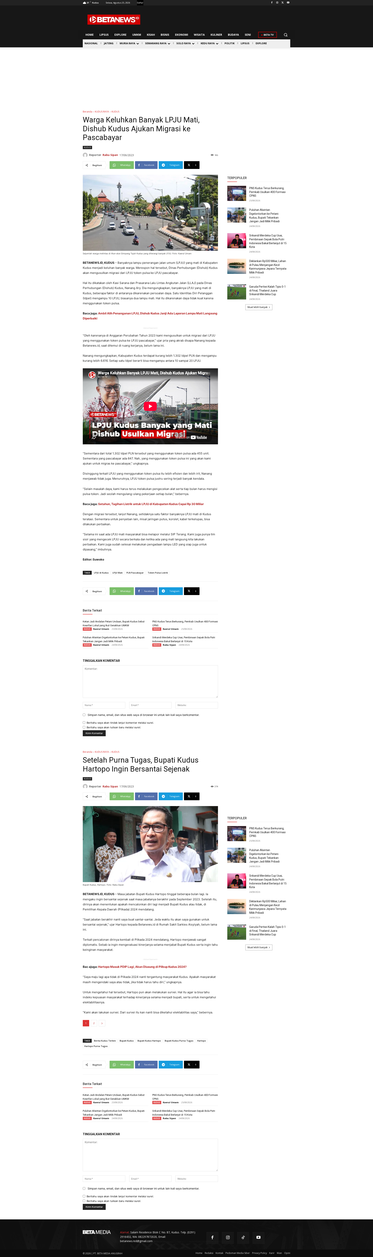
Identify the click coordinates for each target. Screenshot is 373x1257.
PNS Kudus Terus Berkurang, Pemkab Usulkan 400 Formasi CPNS (267, 192)
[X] (282, 3)
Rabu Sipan (110, 155)
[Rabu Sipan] (86, 155)
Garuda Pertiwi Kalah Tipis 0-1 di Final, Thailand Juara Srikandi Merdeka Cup (267, 290)
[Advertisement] (186, 76)
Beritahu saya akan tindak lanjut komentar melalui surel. (120, 722)
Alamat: (125, 1232)
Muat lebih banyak (258, 307)
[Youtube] (288, 3)
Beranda (87, 111)
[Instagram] (277, 3)
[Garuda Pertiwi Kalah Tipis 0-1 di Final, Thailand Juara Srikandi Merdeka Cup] (236, 291)
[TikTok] (243, 1238)
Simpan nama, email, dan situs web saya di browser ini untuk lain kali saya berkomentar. (143, 714)
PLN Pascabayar (135, 572)
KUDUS (115, 111)
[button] (285, 34)
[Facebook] (272, 3)
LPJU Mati (117, 572)
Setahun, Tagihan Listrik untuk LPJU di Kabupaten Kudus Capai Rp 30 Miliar (151, 504)
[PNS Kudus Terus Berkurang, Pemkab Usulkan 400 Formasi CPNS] (236, 193)
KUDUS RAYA (102, 111)
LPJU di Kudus (101, 572)
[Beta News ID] (114, 19)
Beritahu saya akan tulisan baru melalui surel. (114, 727)
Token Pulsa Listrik (158, 572)
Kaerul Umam (101, 628)
